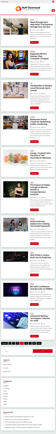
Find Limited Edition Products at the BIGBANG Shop (18, 422)
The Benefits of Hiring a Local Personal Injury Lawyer (41, 88)
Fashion (5, 399)
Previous (4, 343)
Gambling (32, 51)
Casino (32, 182)
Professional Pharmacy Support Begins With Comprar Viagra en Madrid (23, 424)
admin (43, 30)
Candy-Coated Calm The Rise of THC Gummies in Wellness (40, 155)
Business (32, 218)
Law (31, 83)
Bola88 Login (6, 371)
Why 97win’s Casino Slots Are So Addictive (40, 256)
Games (5, 401)
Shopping (5, 385)
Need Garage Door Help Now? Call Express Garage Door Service (41, 24)
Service (32, 19)
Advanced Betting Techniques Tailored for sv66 (40, 318)
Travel (5, 391)
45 (34, 343)
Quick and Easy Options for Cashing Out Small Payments (40, 223)
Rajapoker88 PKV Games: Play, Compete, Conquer (39, 56)
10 (17, 343)
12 (26, 343)
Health (32, 150)
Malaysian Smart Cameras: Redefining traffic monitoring (40, 121)
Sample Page (4, 1)
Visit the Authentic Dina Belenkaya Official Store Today (19, 416)
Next (39, 343)
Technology (6, 388)
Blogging (5, 393)
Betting (32, 283)
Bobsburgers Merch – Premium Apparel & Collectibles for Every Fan (22, 427)
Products (32, 116)
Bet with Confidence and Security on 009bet (41, 287)
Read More (34, 42)
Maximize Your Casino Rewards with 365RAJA (17, 419)
